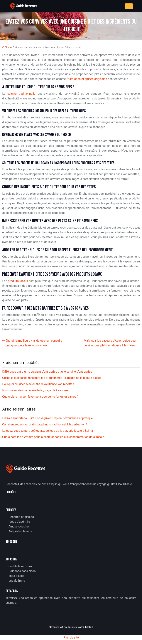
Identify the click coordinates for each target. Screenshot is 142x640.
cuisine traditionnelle (21, 93)
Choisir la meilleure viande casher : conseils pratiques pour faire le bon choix (34, 343)
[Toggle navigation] (129, 6)
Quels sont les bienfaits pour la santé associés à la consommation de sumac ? (53, 437)
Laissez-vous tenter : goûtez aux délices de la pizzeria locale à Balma (47, 430)
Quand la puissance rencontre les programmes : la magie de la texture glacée (52, 378)
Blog (8, 47)
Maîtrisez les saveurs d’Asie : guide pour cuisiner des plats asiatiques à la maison (110, 343)
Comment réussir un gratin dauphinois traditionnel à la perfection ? (44, 424)
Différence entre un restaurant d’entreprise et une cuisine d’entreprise (47, 371)
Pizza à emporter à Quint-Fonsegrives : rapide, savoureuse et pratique (47, 418)
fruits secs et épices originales (87, 79)
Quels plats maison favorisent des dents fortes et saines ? (40, 396)
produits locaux (18, 281)
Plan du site (71, 637)
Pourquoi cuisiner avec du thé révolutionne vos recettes (38, 384)
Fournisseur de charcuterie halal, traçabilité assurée (35, 390)
